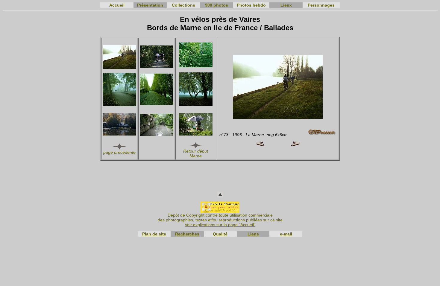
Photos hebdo (251, 5)
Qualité (220, 234)
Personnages (321, 5)
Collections (183, 5)
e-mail (286, 234)
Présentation (150, 5)
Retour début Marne (195, 153)
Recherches (187, 234)
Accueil (117, 5)
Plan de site (154, 234)
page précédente (119, 152)
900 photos (216, 5)
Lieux (286, 5)
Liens (253, 234)
